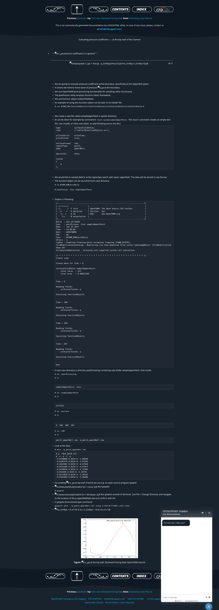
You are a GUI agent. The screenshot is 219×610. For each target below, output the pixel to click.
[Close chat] (208, 606)
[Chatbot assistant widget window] (186, 555)
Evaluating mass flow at (140, 18)
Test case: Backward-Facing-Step (107, 18)
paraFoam (82, 18)
